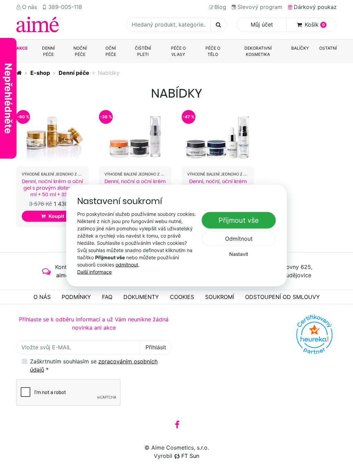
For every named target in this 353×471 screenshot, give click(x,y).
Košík (315, 24)
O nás (29, 6)
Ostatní (328, 48)
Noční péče (80, 51)
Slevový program (260, 6)
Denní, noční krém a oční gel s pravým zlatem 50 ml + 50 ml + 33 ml (52, 188)
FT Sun (190, 455)
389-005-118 (65, 6)
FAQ (107, 296)
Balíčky (300, 48)
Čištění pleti (143, 51)
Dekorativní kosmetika (258, 51)
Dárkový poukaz (315, 6)
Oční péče (110, 51)
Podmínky (76, 296)
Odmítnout (239, 238)
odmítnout (126, 264)
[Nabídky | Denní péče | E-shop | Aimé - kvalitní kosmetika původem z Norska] (37, 24)
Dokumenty (141, 296)
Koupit (56, 216)
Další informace (94, 271)
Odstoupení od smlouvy (282, 296)
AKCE (22, 48)
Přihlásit (155, 347)
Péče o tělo (212, 51)
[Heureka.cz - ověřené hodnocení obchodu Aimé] (314, 334)
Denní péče (48, 51)
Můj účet (262, 24)
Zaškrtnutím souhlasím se (94, 365)
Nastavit (238, 254)
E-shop (40, 72)
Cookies (182, 296)
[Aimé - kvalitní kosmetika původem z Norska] (19, 72)
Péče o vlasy (178, 51)
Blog (220, 6)
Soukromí (219, 296)
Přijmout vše (239, 220)
